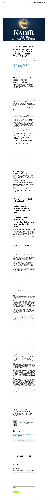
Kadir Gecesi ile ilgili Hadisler (18, 438)
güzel (20, 143)
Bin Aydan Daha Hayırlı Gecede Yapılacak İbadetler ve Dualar (22, 64)
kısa (14, 194)
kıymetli (33, 236)
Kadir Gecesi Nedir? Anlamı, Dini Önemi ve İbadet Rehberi (24, 434)
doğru (20, 375)
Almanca (21, 422)
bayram (29, 349)
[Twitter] (14, 427)
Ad (13, 480)
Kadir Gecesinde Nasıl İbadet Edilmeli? (19, 67)
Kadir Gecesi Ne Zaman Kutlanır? (18, 66)
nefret (19, 264)
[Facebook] (13, 427)
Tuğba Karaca (17, 60)
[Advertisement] (24, 10)
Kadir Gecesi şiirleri (16, 436)
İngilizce (18, 422)
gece (13, 85)
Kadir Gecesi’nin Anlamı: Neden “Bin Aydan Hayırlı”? (21, 65)
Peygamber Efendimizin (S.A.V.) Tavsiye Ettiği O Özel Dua (22, 68)
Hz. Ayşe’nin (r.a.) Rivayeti (18, 69)
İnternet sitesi (15, 487)
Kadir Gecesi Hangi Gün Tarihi (18, 435)
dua (30, 100)
